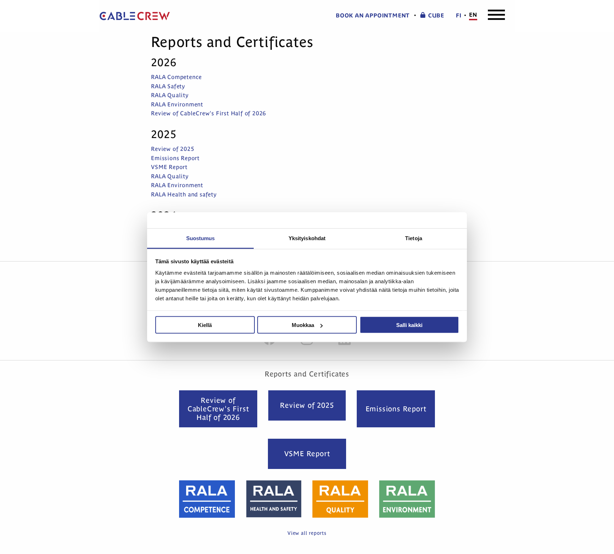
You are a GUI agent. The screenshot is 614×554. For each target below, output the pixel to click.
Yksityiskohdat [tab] (307, 238)
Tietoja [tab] (413, 238)
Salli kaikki (409, 325)
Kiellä (205, 325)
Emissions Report (175, 158)
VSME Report (169, 167)
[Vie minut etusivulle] (134, 16)
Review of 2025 (172, 149)
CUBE (436, 15)
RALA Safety (168, 86)
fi (459, 15)
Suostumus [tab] (200, 238)
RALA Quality (170, 95)
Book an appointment (373, 15)
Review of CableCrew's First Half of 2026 (208, 113)
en (473, 15)
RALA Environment (177, 104)
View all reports (307, 533)
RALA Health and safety (184, 194)
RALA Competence (176, 77)
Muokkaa (303, 325)
